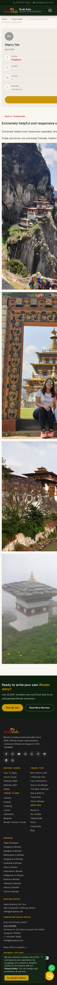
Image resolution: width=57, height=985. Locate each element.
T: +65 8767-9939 (12, 936)
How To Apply (10, 773)
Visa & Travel (10, 777)
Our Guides (35, 814)
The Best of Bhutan (39, 789)
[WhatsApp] (31, 754)
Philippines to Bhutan (14, 875)
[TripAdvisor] (44, 754)
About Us (34, 810)
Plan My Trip (12, 707)
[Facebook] (6, 754)
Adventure (9, 814)
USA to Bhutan (10, 867)
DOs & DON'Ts (37, 793)
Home (4, 19)
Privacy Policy (10, 968)
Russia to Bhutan (12, 879)
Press (33, 822)
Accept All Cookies (16, 978)
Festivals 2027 (10, 785)
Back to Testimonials (15, 116)
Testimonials (17, 19)
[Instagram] (25, 754)
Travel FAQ (35, 797)
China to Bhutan (11, 891)
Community (35, 826)
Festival (7, 802)
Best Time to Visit (38, 773)
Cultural (7, 798)
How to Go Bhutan (39, 785)
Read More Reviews (39, 707)
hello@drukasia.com (44, 2)
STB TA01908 (10, 926)
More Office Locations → (15, 947)
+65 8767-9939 (23, 2)
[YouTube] (19, 754)
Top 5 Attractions (38, 781)
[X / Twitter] (12, 754)
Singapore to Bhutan (13, 859)
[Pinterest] (38, 754)
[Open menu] (50, 10)
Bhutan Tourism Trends (15, 822)
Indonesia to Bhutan (13, 871)
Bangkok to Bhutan (13, 851)
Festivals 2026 (10, 781)
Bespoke (8, 818)
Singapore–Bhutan (12, 847)
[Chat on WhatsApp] (51, 968)
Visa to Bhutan (37, 801)
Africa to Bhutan (11, 887)
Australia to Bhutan (13, 863)
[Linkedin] (6, 760)
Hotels (7, 789)
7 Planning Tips (37, 777)
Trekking (8, 806)
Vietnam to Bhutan (12, 883)
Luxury (7, 810)
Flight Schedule (11, 843)
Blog (32, 830)
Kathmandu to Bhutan (14, 855)
